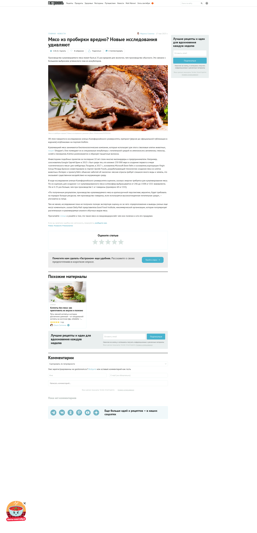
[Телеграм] (53, 413)
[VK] (62, 413)
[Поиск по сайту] (192, 3)
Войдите (92, 369)
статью (63, 216)
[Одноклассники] (70, 413)
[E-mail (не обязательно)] (138, 375)
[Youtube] (88, 413)
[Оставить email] (124, 336)
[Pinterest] (79, 413)
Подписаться (156, 336)
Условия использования (144, 345)
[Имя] (77, 375)
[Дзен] (96, 413)
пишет (51, 150)
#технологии (67, 225)
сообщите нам (101, 223)
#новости (57, 225)
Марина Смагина (147, 33)
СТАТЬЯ (53, 304)
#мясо (50, 225)
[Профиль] (207, 3)
